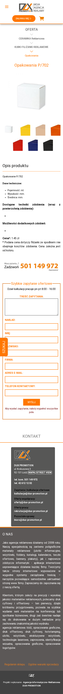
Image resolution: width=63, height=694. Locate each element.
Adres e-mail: (14, 372)
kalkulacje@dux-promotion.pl (30, 493)
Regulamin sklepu (14, 664)
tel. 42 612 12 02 (23, 483)
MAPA (31, 472)
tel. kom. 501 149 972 (25, 479)
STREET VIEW (43, 472)
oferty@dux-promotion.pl (28, 502)
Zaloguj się (22, 18)
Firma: (9, 359)
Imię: (8, 333)
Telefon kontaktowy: (20, 386)
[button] (7, 6)
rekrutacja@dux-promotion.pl (31, 511)
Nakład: (10, 319)
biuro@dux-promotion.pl (28, 520)
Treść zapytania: (31, 296)
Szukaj (4, 347)
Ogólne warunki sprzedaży (43, 664)
